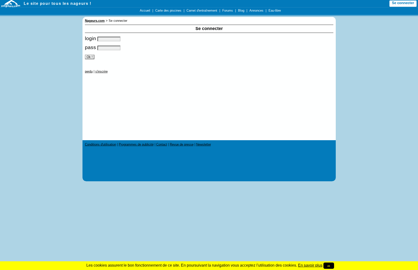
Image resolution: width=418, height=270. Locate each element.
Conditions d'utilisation (100, 144)
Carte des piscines (168, 10)
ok (328, 266)
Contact (161, 144)
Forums (227, 10)
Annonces (256, 10)
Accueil (145, 10)
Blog (241, 10)
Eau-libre (275, 10)
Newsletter (203, 144)
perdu (89, 71)
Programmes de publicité (136, 144)
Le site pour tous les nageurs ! (57, 3)
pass (91, 47)
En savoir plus (310, 265)
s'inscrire (101, 71)
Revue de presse (182, 144)
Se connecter (403, 3)
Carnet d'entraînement (202, 10)
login (91, 38)
